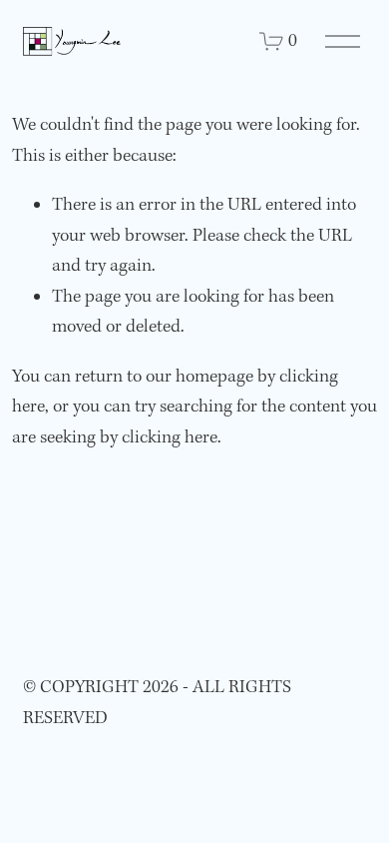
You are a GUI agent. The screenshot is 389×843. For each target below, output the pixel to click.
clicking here (169, 437)
